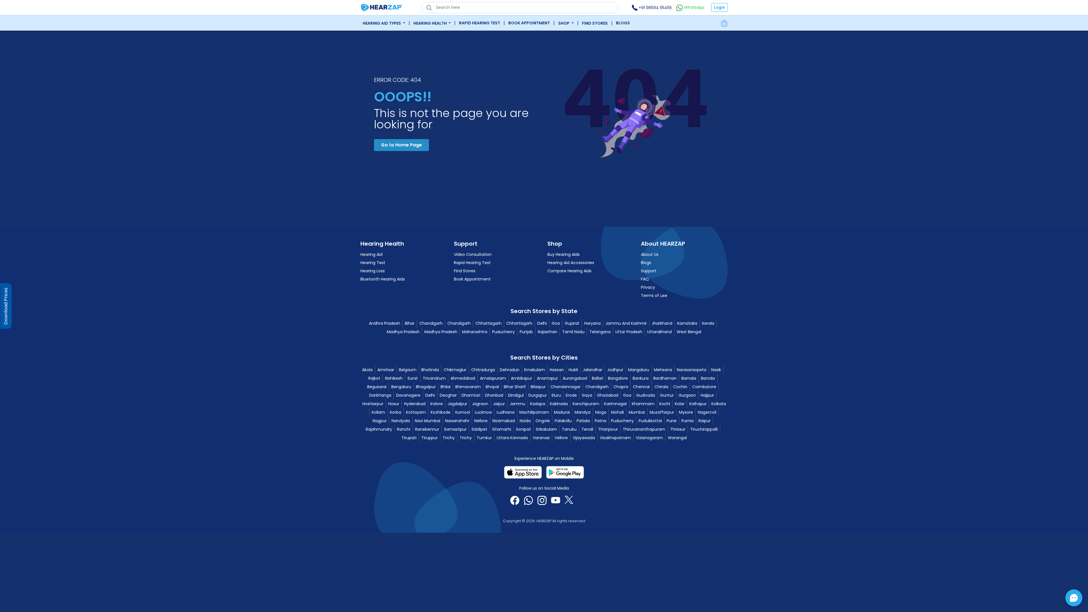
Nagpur (380, 421)
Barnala (688, 378)
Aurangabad (575, 378)
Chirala (661, 387)
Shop (564, 23)
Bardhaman (665, 378)
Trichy (449, 438)
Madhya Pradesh (403, 332)
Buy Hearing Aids (563, 254)
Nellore (481, 421)
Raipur (704, 421)
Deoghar (448, 395)
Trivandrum (434, 378)
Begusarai (376, 387)
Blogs (623, 23)
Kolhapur (698, 404)
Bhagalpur (426, 387)
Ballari (597, 378)
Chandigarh (431, 323)
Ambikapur (521, 378)
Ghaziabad (607, 395)
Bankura (641, 378)
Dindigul (516, 395)
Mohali (617, 412)
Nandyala (401, 421)
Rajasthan (547, 332)
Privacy (648, 287)
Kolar (680, 404)
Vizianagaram (649, 438)
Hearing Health (430, 23)
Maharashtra (474, 332)
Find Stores (595, 23)
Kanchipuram (586, 404)
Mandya (582, 412)
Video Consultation (473, 254)
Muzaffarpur (662, 412)
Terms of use (654, 295)
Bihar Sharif (515, 387)
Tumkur (484, 438)
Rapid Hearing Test (479, 23)
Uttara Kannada (512, 438)
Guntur (667, 395)
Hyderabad (415, 404)
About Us (649, 254)
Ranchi (403, 429)
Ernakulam (534, 370)
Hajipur (707, 395)
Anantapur (547, 378)
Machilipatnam (534, 412)
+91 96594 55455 (655, 7)
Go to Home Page (401, 145)
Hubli (573, 370)
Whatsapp (693, 7)
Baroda (708, 378)
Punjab (526, 332)
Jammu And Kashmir (626, 323)
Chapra (620, 387)
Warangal (677, 438)
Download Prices (6, 306)
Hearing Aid (371, 254)
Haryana (592, 323)
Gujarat (572, 323)
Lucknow (483, 412)
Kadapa (537, 404)
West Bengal (689, 332)
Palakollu (563, 421)
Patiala (583, 421)
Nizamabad (503, 421)
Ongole (543, 421)
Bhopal (492, 387)
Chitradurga (483, 370)
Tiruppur (429, 438)
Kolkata (718, 404)
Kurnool (462, 412)
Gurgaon (687, 395)
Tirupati (408, 438)
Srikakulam (546, 429)
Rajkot (374, 378)
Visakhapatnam (615, 438)
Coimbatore (704, 387)
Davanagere (408, 395)
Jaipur (499, 404)
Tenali (587, 429)
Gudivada (645, 395)
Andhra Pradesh (384, 323)
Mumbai (637, 412)
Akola (367, 370)
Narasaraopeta (691, 370)
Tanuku (569, 429)
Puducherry (503, 332)
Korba (395, 412)
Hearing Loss (372, 271)
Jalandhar (592, 370)
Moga (600, 412)
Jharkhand (662, 323)
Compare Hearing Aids (569, 271)
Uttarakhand (659, 332)
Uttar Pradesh (628, 332)
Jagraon (480, 404)
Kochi (664, 404)
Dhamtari (471, 395)
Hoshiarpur (372, 404)
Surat (412, 378)
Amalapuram (493, 378)
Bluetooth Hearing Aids (382, 279)
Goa (556, 323)
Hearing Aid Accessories (570, 262)
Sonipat (523, 429)
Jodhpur (615, 370)
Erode (571, 395)
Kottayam (416, 412)
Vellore (561, 438)
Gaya (587, 395)
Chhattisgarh (488, 323)
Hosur (393, 404)
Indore (436, 404)
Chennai (641, 387)
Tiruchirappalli (704, 429)
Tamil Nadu (573, 332)
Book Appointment (529, 23)
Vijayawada (584, 438)
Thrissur (677, 429)
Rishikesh (394, 378)
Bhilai (445, 387)
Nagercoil (707, 412)
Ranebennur (427, 429)
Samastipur (455, 429)
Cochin (680, 387)
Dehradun (509, 370)
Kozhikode (440, 412)
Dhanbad (494, 395)
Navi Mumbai (427, 421)
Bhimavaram (468, 387)
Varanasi (541, 438)
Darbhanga (380, 395)
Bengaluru (401, 387)
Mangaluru (638, 370)
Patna (600, 421)
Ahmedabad (462, 378)
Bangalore (618, 378)
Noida (525, 421)
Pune (672, 421)
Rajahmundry (379, 429)
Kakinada (559, 404)
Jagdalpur (457, 404)
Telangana (600, 332)
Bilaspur (538, 387)
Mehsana (663, 370)
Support (648, 271)
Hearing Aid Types (382, 23)
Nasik (716, 370)
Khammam (643, 404)
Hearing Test (372, 262)
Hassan (557, 370)
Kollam (378, 412)
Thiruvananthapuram (644, 429)
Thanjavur (608, 429)
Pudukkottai (650, 421)
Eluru (556, 395)
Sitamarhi (501, 429)
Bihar (410, 323)
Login (719, 7)
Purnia (687, 421)
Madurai (562, 412)
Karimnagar (615, 404)
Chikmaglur (455, 370)
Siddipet (479, 429)
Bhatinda (430, 370)
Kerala (708, 323)
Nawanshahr (457, 421)
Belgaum (407, 370)
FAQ (645, 279)
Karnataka (687, 323)
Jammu (517, 404)
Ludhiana (506, 412)
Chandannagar (566, 387)
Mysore (686, 412)
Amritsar (385, 370)
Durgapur (537, 395)
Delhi (542, 323)
